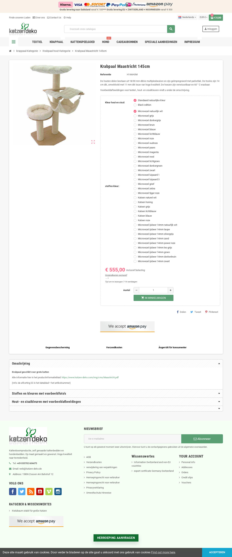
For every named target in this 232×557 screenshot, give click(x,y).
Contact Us (55, 17)
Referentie (105, 74)
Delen (183, 312)
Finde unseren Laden (19, 17)
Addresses (186, 467)
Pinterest (213, 312)
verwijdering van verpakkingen (101, 467)
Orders (184, 472)
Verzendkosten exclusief (116, 275)
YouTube (40, 491)
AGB (88, 457)
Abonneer (204, 439)
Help (67, 17)
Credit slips (187, 477)
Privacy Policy (93, 472)
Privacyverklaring (95, 487)
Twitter (21, 491)
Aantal (126, 290)
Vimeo (49, 491)
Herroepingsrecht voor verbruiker (103, 477)
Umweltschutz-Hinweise (98, 492)
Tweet (197, 312)
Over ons (40, 17)
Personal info (188, 462)
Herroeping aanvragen (116, 538)
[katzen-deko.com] (23, 28)
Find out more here (163, 552)
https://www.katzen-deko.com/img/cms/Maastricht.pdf (90, 377)
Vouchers (186, 482)
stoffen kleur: (112, 186)
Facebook (12, 491)
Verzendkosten (94, 462)
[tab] (116, 364)
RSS (30, 491)
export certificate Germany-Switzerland (154, 471)
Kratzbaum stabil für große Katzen (29, 510)
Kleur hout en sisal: (115, 102)
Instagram (58, 491)
